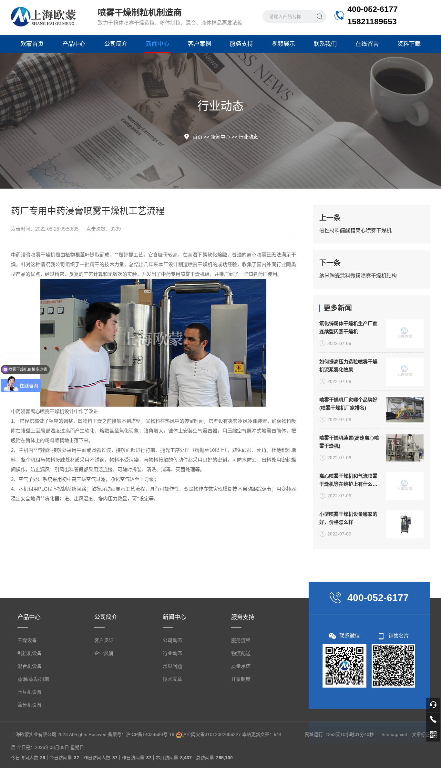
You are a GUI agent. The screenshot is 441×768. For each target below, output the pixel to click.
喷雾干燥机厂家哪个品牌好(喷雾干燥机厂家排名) (348, 403)
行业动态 (248, 137)
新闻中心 (157, 44)
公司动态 (172, 640)
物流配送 (241, 653)
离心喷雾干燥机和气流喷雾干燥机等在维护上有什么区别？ (348, 480)
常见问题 (172, 666)
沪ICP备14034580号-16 (150, 734)
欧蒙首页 (32, 44)
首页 (197, 137)
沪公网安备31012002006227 (211, 734)
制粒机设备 (29, 653)
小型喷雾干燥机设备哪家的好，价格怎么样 (348, 518)
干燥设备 (27, 640)
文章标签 (421, 734)
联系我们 (325, 44)
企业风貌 (104, 653)
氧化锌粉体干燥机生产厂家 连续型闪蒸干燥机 (348, 327)
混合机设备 (29, 666)
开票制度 (241, 679)
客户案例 (199, 44)
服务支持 (241, 44)
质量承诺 (241, 666)
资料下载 (409, 44)
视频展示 (283, 44)
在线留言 (367, 44)
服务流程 (241, 640)
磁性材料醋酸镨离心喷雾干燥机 (355, 230)
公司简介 (116, 44)
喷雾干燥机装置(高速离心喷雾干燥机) (349, 442)
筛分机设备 (29, 705)
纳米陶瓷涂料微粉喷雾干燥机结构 (358, 275)
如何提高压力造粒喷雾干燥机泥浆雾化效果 (348, 365)
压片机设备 (29, 692)
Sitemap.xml (394, 734)
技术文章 (172, 679)
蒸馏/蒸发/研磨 (33, 679)
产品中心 (74, 44)
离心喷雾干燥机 (47, 411)
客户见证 (104, 640)
